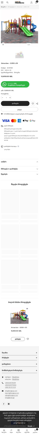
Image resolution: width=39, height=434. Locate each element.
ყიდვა (19, 110)
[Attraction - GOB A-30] (20, 316)
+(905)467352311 (10, 383)
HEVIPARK (10, 68)
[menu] (2, 2)
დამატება (15, 103)
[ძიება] (7, 2)
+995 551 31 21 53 (10, 387)
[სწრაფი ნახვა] (27, 308)
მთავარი (3, 7)
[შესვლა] (31, 2)
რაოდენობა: (5, 94)
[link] (10, 216)
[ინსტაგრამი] (9, 404)
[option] (19, 28)
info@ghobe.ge (9, 397)
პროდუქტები (11, 7)
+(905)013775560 (10, 385)
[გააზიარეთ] (36, 103)
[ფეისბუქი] (3, 404)
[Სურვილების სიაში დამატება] (32, 103)
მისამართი (15, 377)
